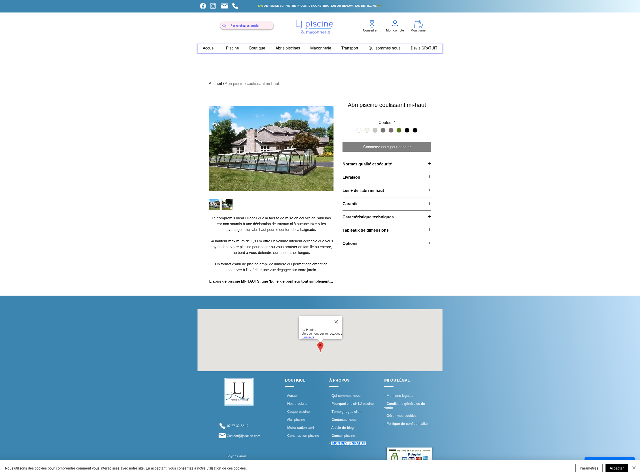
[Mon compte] (213, 6)
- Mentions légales (398, 396)
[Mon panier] (224, 6)
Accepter (617, 468)
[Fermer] (634, 468)
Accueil (215, 83)
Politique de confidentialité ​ (406, 424)
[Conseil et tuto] (203, 6)
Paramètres (589, 468)
